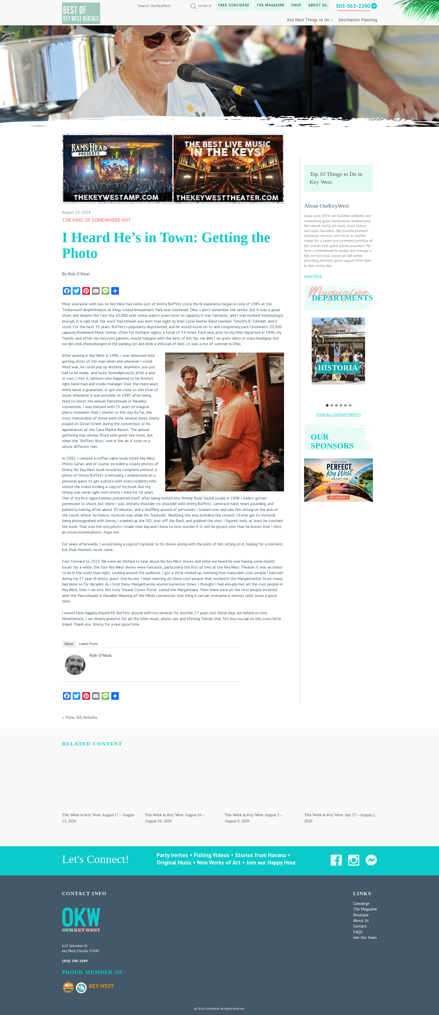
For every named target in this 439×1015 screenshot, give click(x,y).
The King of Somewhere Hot (96, 220)
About (69, 644)
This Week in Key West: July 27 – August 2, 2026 (340, 818)
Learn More (313, 276)
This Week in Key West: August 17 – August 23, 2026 (98, 818)
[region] (338, 359)
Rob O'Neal (100, 655)
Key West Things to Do (308, 20)
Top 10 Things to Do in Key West (336, 178)
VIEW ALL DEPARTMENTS (338, 414)
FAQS (358, 931)
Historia (338, 367)
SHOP (296, 5)
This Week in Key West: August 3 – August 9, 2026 (253, 818)
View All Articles (81, 717)
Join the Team (365, 937)
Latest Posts (88, 644)
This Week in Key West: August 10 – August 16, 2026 (175, 818)
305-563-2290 (353, 5)
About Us (317, 5)
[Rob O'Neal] (75, 673)
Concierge (361, 903)
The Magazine (270, 5)
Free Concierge (233, 5)
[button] (338, 351)
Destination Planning (357, 20)
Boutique (361, 914)
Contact (360, 925)
